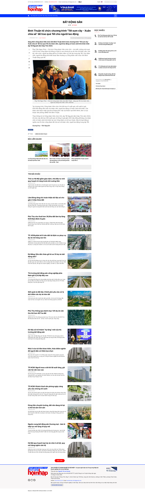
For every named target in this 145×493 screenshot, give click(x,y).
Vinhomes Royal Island (100, 86)
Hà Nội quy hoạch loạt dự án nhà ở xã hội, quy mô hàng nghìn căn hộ (107, 59)
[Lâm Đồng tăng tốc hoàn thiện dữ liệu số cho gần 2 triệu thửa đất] (79, 204)
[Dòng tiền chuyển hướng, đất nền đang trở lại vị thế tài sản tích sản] (79, 412)
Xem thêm (59, 460)
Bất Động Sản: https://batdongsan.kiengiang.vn (106, 88)
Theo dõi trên (78, 37)
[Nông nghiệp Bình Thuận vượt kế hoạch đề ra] (81, 150)
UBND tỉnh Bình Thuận (41, 134)
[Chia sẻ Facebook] (29, 61)
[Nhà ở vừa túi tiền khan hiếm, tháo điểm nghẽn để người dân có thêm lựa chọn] (79, 355)
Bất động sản (72, 22)
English (98, 1)
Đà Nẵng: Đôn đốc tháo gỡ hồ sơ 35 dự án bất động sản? (107, 51)
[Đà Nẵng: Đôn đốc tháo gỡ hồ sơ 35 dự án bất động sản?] (79, 261)
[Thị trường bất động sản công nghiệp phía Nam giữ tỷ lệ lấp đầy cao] (79, 280)
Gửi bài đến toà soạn (57, 485)
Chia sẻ (30, 129)
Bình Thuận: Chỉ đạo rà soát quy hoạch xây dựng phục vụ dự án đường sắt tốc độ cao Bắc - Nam (60, 160)
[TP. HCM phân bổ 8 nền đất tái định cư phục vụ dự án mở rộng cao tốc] (79, 242)
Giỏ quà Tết (107, 79)
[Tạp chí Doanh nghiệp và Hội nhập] (78, 2)
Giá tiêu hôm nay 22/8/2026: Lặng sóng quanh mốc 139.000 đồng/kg (90, 15)
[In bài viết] (29, 68)
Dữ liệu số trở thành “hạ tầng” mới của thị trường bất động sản (107, 43)
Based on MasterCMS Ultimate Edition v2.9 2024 (40, 490)
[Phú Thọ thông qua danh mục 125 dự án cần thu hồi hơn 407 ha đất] (79, 317)
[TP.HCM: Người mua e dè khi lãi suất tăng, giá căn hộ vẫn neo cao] (79, 374)
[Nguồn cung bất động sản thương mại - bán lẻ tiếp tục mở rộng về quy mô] (79, 431)
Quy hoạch (74, 25)
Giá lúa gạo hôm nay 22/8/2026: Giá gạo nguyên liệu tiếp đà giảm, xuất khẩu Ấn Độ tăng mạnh (49, 15)
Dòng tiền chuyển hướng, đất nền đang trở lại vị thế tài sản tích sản (107, 74)
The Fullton (98, 83)
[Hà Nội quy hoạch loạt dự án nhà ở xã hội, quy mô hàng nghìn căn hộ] (79, 450)
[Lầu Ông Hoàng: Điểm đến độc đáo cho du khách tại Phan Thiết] (38, 150)
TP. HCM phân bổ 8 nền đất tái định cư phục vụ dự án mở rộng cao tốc (107, 67)
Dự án (69, 25)
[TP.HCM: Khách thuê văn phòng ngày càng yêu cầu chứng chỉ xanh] (79, 393)
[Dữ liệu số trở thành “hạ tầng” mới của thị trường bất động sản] (79, 336)
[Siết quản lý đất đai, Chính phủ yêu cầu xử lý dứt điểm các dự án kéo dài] (79, 299)
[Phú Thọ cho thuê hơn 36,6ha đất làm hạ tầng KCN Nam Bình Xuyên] (79, 223)
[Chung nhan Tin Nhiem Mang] (111, 469)
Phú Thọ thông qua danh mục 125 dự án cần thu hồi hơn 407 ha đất (107, 36)
